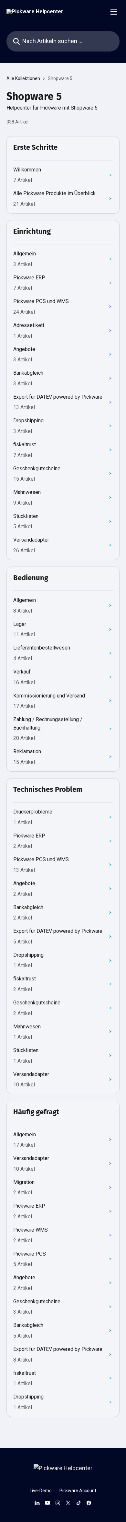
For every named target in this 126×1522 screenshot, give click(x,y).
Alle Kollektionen (23, 78)
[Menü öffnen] (114, 12)
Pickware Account (77, 1490)
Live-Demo (41, 1490)
